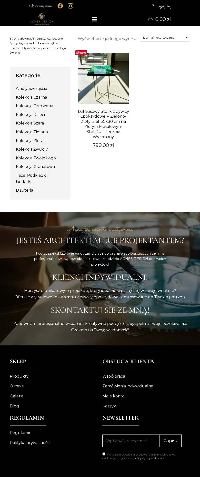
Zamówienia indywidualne (127, 386)
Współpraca (113, 376)
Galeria (16, 396)
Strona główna (20, 38)
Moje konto (113, 396)
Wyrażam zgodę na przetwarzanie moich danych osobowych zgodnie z (139, 456)
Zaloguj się (161, 6)
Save (83, 52)
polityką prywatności (149, 458)
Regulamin (20, 432)
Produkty (19, 376)
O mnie (17, 386)
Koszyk (109, 406)
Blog (14, 406)
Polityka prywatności (30, 442)
